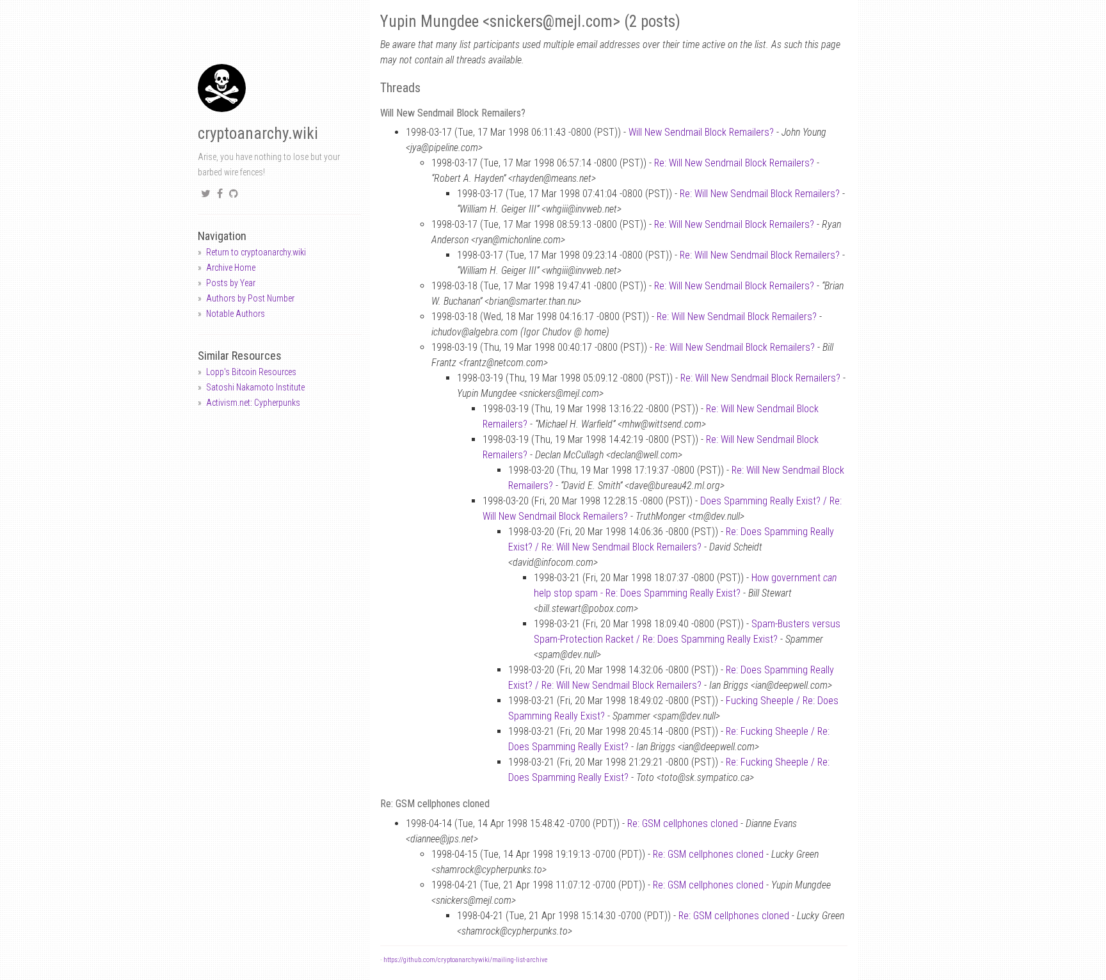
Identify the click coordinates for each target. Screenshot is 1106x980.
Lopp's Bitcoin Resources (251, 372)
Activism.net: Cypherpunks (253, 403)
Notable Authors (235, 314)
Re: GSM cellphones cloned (682, 823)
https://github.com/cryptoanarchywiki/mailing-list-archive (465, 960)
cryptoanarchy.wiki (258, 133)
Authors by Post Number (250, 298)
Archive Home (230, 267)
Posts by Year (230, 283)
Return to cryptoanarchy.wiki (256, 252)
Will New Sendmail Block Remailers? (701, 132)
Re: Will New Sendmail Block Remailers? (734, 163)
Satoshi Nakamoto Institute (255, 387)
